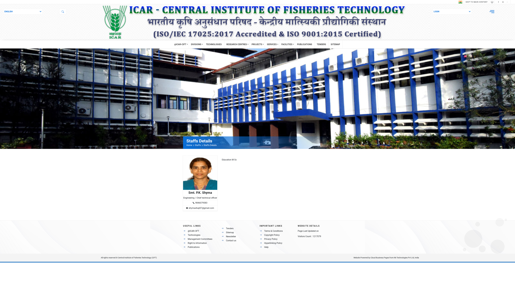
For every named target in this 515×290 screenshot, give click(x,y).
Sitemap (230, 232)
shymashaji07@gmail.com (201, 208)
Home (189, 145)
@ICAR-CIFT (193, 231)
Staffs (198, 145)
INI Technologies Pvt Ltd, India (406, 258)
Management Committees (200, 239)
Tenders (229, 228)
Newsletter (231, 236)
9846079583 (201, 203)
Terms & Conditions (273, 231)
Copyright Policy (272, 235)
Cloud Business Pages (380, 258)
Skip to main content (477, 2)
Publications (194, 247)
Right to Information (197, 243)
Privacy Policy (270, 239)
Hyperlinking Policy (273, 243)
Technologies (194, 235)
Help (266, 247)
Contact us (231, 240)
